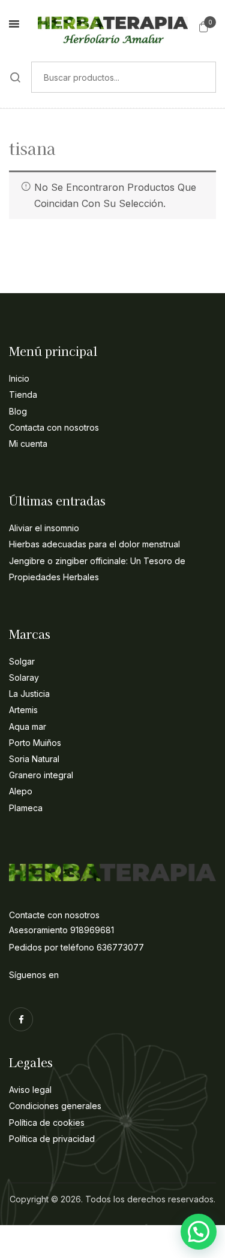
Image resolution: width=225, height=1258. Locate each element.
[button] (203, 26)
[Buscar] (15, 77)
